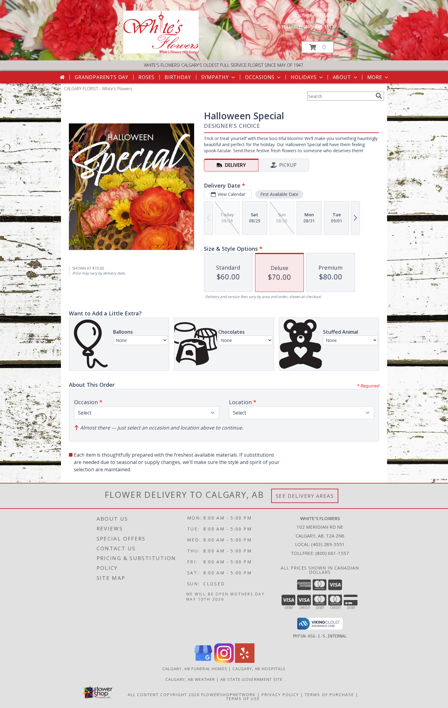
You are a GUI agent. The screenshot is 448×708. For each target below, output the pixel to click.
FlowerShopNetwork (228, 694)
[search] (379, 95)
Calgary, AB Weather (190, 679)
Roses (146, 77)
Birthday (178, 77)
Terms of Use (243, 698)
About (342, 77)
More (374, 77)
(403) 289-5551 (319, 21)
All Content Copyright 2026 (164, 694)
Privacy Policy (280, 694)
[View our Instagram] (224, 661)
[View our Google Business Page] (203, 661)
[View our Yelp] (244, 661)
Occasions (260, 77)
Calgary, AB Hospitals (259, 668)
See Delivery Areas (305, 495)
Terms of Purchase (329, 694)
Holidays (303, 77)
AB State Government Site (251, 679)
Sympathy (215, 77)
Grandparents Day (101, 77)
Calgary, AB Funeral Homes (195, 668)
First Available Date (279, 194)
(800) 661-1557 (319, 27)
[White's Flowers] (161, 52)
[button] (317, 47)
